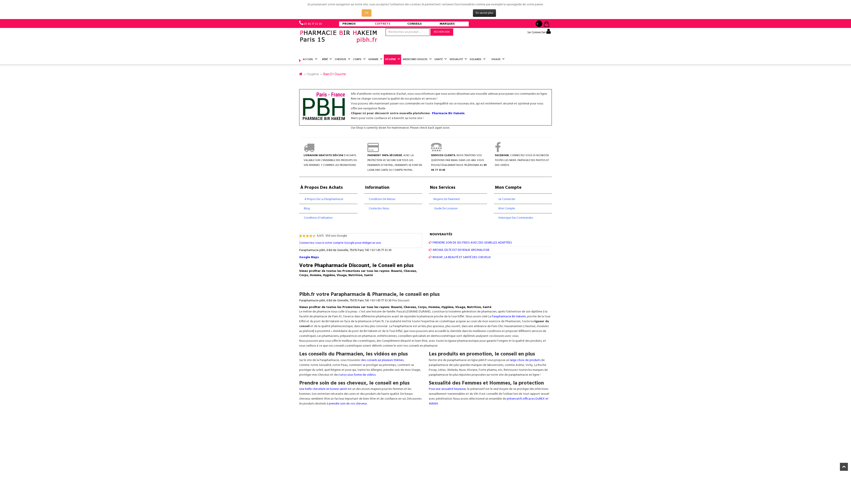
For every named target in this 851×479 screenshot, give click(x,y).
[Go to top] (843, 466)
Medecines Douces (415, 59)
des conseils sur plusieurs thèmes (382, 360)
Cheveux (340, 59)
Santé (438, 59)
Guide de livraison (445, 208)
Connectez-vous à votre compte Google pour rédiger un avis (340, 242)
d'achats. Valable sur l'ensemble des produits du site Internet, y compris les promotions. (330, 160)
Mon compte (506, 208)
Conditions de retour (382, 199)
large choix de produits (525, 360)
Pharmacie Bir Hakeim (448, 113)
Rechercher (442, 32)
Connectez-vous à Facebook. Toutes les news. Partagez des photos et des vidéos (522, 160)
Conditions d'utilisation (318, 218)
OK (367, 13)
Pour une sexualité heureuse (447, 389)
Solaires (475, 59)
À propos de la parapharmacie (323, 199)
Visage (495, 59)
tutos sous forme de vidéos (357, 374)
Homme (373, 59)
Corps (357, 59)
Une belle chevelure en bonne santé (323, 389)
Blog (307, 208)
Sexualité (456, 59)
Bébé (325, 59)
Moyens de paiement (446, 199)
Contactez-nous (379, 208)
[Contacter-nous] (436, 150)
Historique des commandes (515, 218)
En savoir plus (484, 13)
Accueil (308, 59)
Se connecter (506, 199)
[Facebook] (498, 150)
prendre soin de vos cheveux (348, 403)
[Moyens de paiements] (373, 150)
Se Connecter (536, 32)
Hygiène (390, 59)
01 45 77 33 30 (313, 24)
